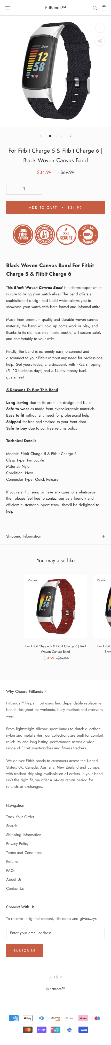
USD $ (53, 977)
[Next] (71, 135)
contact (52, 498)
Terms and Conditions (24, 853)
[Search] (95, 7)
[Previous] (40, 135)
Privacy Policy (17, 843)
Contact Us (15, 888)
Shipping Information (23, 536)
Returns (12, 861)
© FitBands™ (55, 988)
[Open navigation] (7, 8)
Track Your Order (20, 817)
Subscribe (25, 950)
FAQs (10, 870)
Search (11, 826)
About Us (13, 879)
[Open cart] (104, 7)
